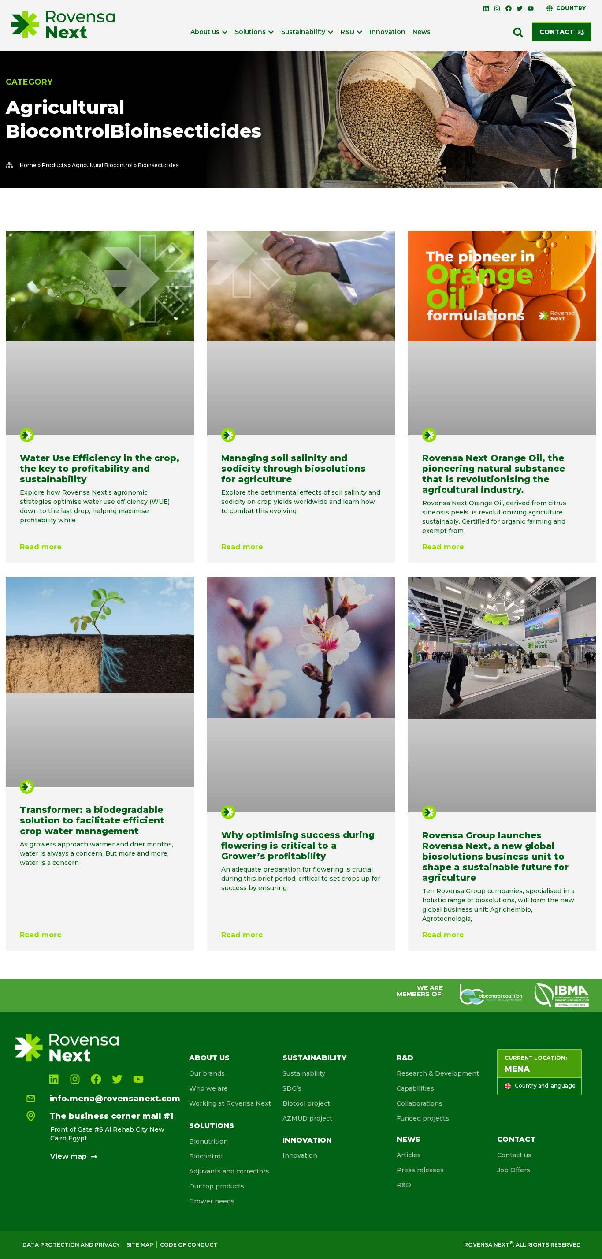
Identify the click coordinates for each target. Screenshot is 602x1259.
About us (209, 1058)
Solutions (211, 1125)
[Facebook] (508, 8)
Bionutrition (208, 1141)
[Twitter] (519, 8)
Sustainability (314, 1058)
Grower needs (211, 1201)
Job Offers (513, 1170)
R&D (405, 1058)
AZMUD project (307, 1118)
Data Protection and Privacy (71, 1244)
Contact (516, 1139)
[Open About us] (225, 32)
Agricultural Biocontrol (102, 165)
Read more (41, 547)
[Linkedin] (486, 8)
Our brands (207, 1073)
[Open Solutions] (271, 32)
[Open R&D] (360, 32)
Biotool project (306, 1103)
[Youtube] (530, 8)
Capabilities (415, 1088)
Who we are (208, 1088)
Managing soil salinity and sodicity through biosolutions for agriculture (293, 468)
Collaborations (419, 1103)
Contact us (514, 1155)
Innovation (307, 1140)
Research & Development (438, 1073)
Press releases (420, 1170)
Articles (409, 1155)
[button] (518, 32)
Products (54, 165)
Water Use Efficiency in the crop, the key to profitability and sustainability (99, 468)
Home (28, 165)
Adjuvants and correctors (229, 1171)
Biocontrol (206, 1156)
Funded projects (423, 1118)
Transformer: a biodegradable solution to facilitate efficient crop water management (92, 820)
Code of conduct (188, 1244)
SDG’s (291, 1088)
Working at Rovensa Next (230, 1103)
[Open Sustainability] (330, 32)
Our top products (216, 1186)
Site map (139, 1244)
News (408, 1139)
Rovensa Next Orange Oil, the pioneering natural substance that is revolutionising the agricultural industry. (493, 474)
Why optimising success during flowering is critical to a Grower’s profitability (298, 845)
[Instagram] (497, 8)
